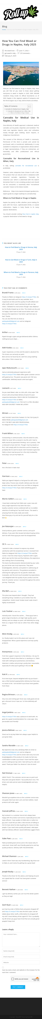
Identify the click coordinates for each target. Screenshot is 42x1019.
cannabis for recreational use (26, 166)
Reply (24, 293)
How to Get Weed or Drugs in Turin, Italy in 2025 (21, 261)
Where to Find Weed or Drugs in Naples (20, 113)
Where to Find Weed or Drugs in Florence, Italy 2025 (21, 273)
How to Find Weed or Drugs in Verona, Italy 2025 (21, 248)
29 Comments (25, 53)
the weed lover (10, 51)
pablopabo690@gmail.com (11, 321)
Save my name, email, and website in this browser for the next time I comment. (21, 971)
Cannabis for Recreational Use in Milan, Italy (19, 111)
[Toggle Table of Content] (28, 106)
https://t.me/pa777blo (29, 297)
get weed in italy (10, 53)
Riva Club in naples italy (30, 214)
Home (4, 29)
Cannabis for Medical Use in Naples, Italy (17, 109)
